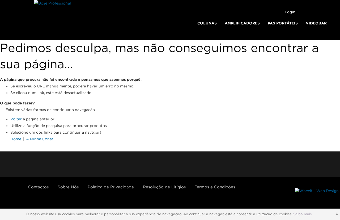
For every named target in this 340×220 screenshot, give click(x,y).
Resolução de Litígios (164, 187)
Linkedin (76, 164)
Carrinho (307, 11)
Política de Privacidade (111, 187)
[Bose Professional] (52, 3)
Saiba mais (302, 214)
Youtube (45, 164)
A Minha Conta (39, 139)
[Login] (279, 12)
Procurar (331, 12)
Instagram (61, 164)
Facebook (30, 164)
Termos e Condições (215, 187)
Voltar (16, 119)
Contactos (38, 187)
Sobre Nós (68, 187)
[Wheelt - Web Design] (317, 190)
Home (15, 139)
